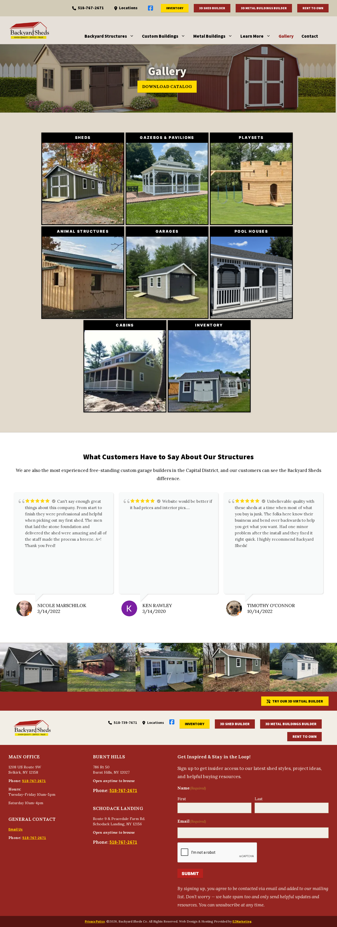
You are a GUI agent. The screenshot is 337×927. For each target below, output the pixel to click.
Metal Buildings (209, 36)
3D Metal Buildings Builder (264, 8)
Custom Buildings (160, 36)
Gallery (286, 36)
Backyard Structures (106, 36)
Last (259, 798)
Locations (128, 7)
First (181, 798)
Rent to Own (313, 8)
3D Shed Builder (212, 8)
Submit (190, 873)
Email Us (15, 829)
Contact (309, 36)
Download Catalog (167, 86)
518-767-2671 (91, 7)
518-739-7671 (125, 722)
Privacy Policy (95, 921)
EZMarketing (241, 921)
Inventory (174, 8)
